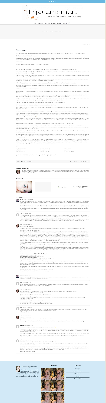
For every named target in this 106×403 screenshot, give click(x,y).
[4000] (24, 186)
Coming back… (78, 368)
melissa (18, 155)
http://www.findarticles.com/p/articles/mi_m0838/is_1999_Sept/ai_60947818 (34, 259)
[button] (69, 23)
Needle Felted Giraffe (78, 378)
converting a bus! (32, 172)
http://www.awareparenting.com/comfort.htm (28, 257)
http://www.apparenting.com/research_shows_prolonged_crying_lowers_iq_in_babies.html (36, 258)
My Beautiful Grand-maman (78, 371)
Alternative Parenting (36, 155)
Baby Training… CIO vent (20, 148)
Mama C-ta (22, 325)
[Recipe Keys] (47, 374)
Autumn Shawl (78, 373)
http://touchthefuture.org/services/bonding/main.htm (29, 255)
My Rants (48, 155)
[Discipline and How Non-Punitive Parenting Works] (81, 186)
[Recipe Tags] (58, 374)
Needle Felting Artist (27, 171)
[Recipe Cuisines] (47, 385)
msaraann (21, 199)
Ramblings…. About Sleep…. (45, 148)
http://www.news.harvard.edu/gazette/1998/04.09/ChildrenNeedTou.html (33, 253)
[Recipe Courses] (58, 385)
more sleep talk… (68, 148)
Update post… (78, 376)
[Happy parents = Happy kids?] (43, 187)
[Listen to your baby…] (62, 186)
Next (88, 44)
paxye (21, 224)
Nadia (21, 339)
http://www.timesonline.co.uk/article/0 (27, 256)
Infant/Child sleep (43, 155)
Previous (84, 44)
